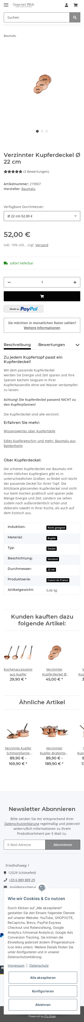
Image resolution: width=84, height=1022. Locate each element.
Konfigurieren (43, 991)
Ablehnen (43, 1005)
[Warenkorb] (75, 5)
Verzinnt (53, 559)
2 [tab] (42, 131)
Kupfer (52, 538)
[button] (66, 5)
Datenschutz (39, 965)
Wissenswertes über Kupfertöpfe (29, 431)
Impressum (16, 965)
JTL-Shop (50, 1016)
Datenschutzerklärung (21, 823)
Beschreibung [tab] (17, 345)
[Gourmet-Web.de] (23, 5)
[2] (23, 308)
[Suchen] (75, 17)
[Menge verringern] (9, 282)
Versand (41, 245)
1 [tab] (37, 131)
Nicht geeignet (56, 527)
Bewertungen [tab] (51, 345)
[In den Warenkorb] (42, 296)
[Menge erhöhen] (75, 282)
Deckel (52, 548)
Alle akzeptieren (43, 978)
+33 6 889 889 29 (22, 880)
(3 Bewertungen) (36, 171)
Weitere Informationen (42, 328)
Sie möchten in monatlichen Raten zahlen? (42, 325)
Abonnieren (62, 844)
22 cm (51, 569)
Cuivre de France (58, 580)
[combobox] (42, 216)
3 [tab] (46, 131)
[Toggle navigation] (6, 3)
